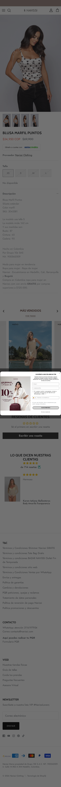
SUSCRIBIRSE (45, 407)
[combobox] (34, 397)
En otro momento (45, 411)
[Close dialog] (59, 373)
